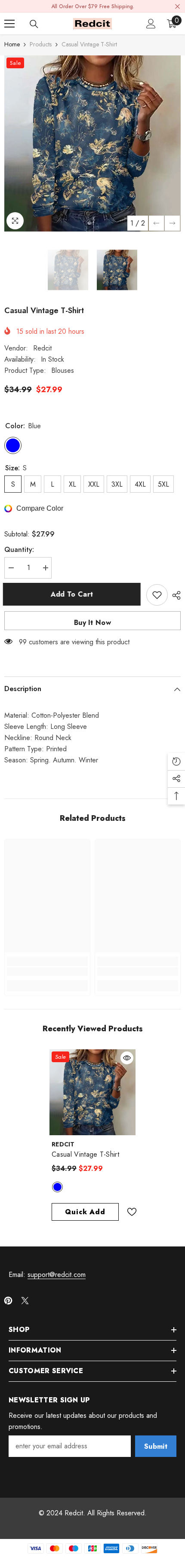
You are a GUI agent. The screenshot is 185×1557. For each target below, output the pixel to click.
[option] (92, 143)
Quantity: (19, 550)
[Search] (34, 24)
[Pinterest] (8, 1300)
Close (177, 6)
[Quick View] (126, 1057)
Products (41, 44)
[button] (156, 223)
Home (12, 44)
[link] (47, 971)
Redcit (42, 348)
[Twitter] (25, 1300)
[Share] (174, 595)
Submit (155, 1446)
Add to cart (73, 594)
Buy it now (92, 623)
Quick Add (85, 1212)
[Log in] (151, 23)
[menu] (9, 23)
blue (57, 1187)
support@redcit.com (57, 1275)
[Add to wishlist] (157, 595)
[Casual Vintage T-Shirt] (92, 1092)
